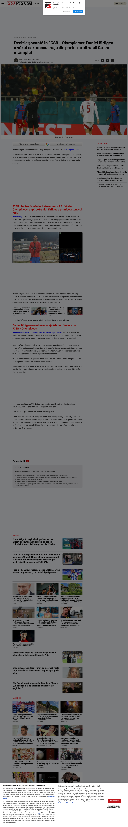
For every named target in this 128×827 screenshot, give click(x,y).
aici (39, 813)
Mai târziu (66, 12)
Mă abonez (78, 12)
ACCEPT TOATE (114, 800)
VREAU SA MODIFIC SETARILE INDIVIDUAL (113, 806)
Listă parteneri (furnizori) (65, 803)
